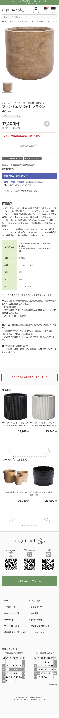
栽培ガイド (9, 619)
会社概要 (34, 613)
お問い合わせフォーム (29, 581)
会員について (36, 607)
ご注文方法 (35, 600)
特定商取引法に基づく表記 (15, 632)
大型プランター (22, 21)
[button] (47, 451)
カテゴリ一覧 (9, 607)
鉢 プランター (7, 21)
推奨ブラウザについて (40, 626)
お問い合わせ (36, 619)
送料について (8, 169)
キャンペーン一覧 (11, 613)
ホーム (7, 600)
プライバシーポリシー (13, 626)
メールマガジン (37, 632)
